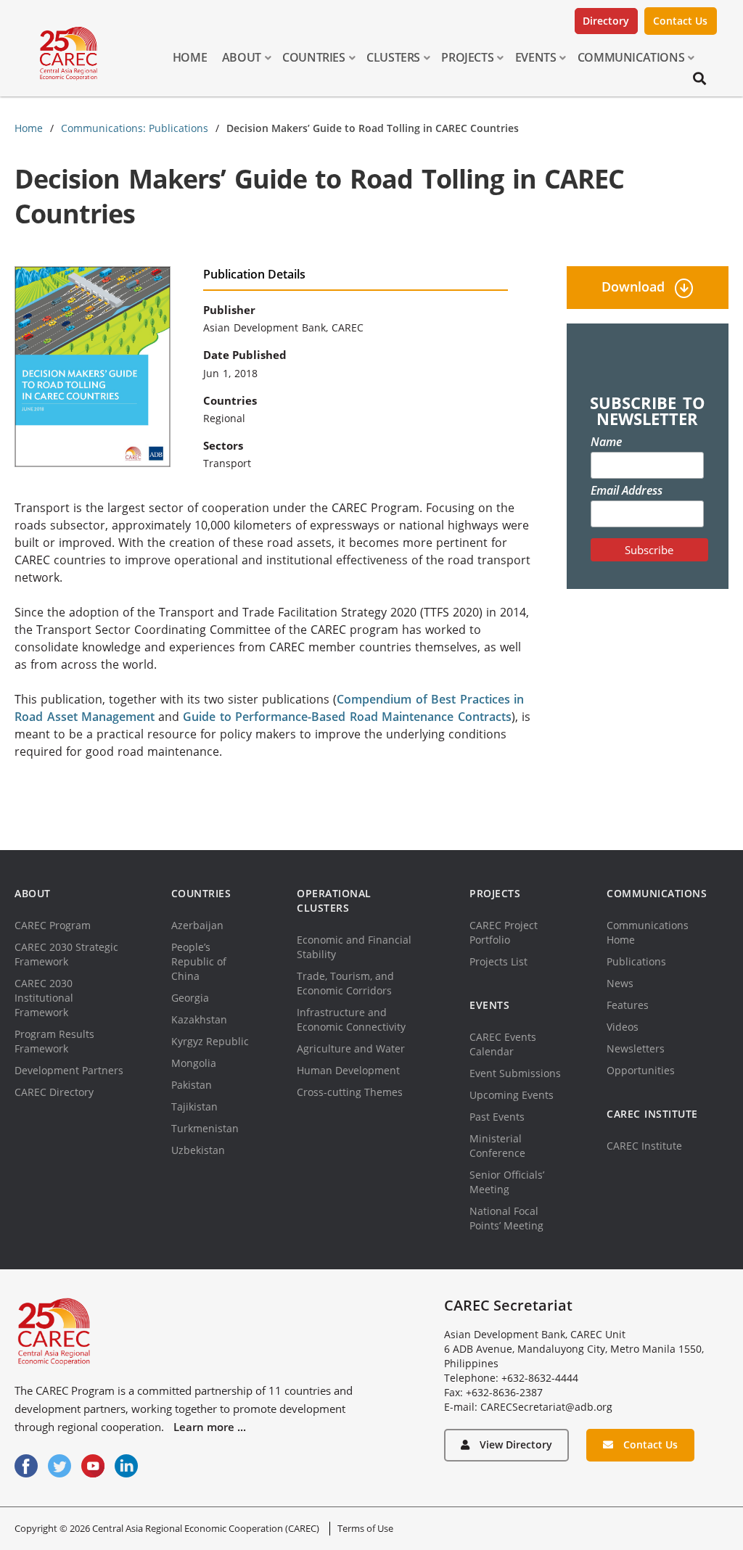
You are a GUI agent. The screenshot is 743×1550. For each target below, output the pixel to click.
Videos (623, 1027)
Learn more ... (209, 1426)
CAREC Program (53, 925)
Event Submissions (515, 1073)
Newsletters (636, 1048)
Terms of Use (365, 1528)
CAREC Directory (54, 1092)
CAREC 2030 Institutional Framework (44, 997)
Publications (636, 961)
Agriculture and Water (351, 1048)
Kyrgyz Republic (210, 1041)
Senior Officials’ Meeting (506, 1182)
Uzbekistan (198, 1150)
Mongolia (193, 1063)
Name (606, 442)
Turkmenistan (205, 1128)
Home (29, 128)
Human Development (348, 1070)
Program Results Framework (54, 1041)
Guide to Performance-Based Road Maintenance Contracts (347, 717)
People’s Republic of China (198, 961)
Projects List (498, 961)
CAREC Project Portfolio (503, 932)
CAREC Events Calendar (502, 1044)
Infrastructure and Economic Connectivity (351, 1019)
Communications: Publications (134, 128)
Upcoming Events (511, 1095)
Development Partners (69, 1070)
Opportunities (641, 1070)
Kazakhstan (199, 1019)
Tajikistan (194, 1106)
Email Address (626, 490)
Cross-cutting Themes (350, 1092)
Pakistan (191, 1085)
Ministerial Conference (497, 1145)
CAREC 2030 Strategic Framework (66, 954)
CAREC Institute (644, 1146)
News (620, 983)
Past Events (497, 1117)
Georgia (190, 998)
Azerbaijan (197, 925)
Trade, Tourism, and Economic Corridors (345, 983)
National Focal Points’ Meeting (506, 1218)
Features (628, 1005)
